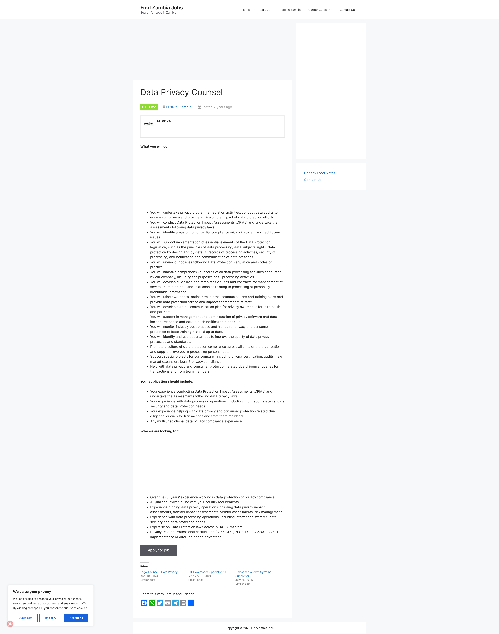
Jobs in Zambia (290, 9)
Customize (25, 617)
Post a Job (265, 9)
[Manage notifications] (10, 624)
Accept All (76, 617)
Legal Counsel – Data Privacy (159, 572)
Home (246, 9)
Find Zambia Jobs (161, 8)
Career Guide (317, 9)
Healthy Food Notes (319, 173)
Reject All (51, 617)
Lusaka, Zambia (178, 107)
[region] (51, 605)
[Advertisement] (212, 50)
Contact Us (347, 9)
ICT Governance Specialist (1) (207, 572)
